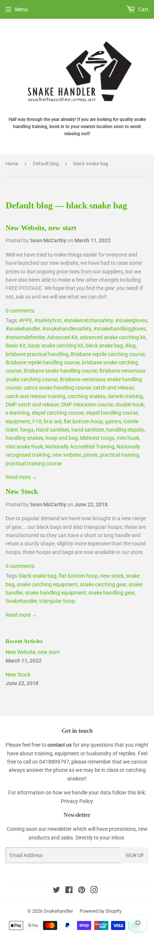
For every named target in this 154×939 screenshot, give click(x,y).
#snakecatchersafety (88, 320)
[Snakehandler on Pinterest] (82, 891)
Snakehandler (21, 601)
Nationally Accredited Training (79, 447)
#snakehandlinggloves (119, 329)
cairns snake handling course (57, 388)
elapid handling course (112, 413)
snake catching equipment (47, 584)
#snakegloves (131, 320)
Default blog (46, 163)
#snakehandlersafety (66, 329)
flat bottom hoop (83, 421)
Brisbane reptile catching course (108, 354)
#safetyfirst (48, 320)
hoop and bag (62, 438)
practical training (119, 455)
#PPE (25, 320)
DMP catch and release (32, 405)
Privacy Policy (77, 801)
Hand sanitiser (52, 430)
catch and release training (35, 396)
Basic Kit (16, 346)
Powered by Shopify (100, 911)
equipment (18, 421)
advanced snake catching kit (113, 337)
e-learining (18, 413)
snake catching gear (103, 584)
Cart (142, 9)
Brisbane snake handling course (60, 371)
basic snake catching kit (55, 346)
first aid (52, 421)
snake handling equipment (55, 593)
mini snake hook (24, 447)
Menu (21, 9)
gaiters (113, 421)
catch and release (113, 388)
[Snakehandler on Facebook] (69, 891)
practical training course (34, 463)
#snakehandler (23, 329)
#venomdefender (25, 337)
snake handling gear (111, 593)
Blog (130, 346)
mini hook (128, 438)
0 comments (20, 311)
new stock (112, 576)
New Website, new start (41, 228)
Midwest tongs (97, 438)
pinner (90, 455)
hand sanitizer (87, 430)
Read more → (21, 477)
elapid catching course (58, 413)
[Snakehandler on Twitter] (56, 891)
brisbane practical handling (37, 354)
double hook (130, 405)
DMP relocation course (87, 405)
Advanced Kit (62, 337)
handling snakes (24, 438)
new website (66, 455)
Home (12, 163)
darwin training (125, 396)
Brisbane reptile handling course (43, 362)
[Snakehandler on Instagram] (94, 891)
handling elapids (125, 430)
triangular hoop (57, 601)
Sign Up (135, 855)
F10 (37, 421)
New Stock (22, 491)
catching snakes (86, 396)
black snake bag (104, 346)
